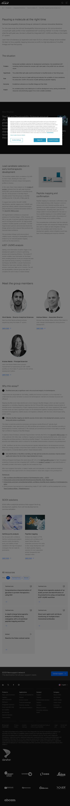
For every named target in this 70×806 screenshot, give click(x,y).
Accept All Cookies (53, 140)
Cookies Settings (16, 140)
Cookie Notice (50, 132)
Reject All (39, 140)
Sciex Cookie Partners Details (17, 135)
